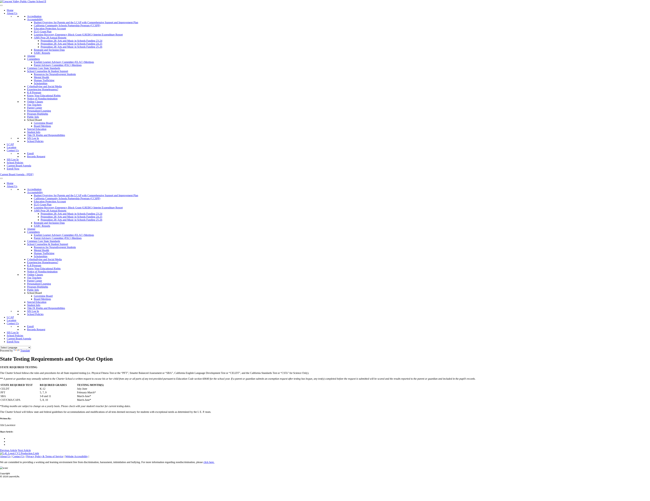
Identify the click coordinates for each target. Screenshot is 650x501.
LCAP (10, 144)
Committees (33, 59)
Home (10, 10)
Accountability (35, 19)
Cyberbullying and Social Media (44, 86)
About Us (12, 13)
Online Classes (35, 101)
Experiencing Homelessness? (42, 89)
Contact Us (13, 150)
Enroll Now (13, 168)
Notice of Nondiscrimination (42, 98)
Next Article (24, 450)
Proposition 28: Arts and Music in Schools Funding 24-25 (71, 43)
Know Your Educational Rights (44, 95)
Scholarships (40, 83)
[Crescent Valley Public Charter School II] (23, 1)
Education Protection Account (50, 28)
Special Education (36, 129)
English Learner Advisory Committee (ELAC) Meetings (64, 62)
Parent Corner (34, 107)
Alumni (31, 56)
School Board (34, 119)
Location (11, 147)
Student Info (33, 132)
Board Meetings (42, 126)
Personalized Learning (39, 110)
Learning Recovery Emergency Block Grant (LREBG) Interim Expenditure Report (78, 34)
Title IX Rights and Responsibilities (46, 135)
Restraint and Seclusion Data (49, 49)
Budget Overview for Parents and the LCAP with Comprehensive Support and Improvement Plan (86, 22)
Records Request (36, 156)
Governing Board (43, 123)
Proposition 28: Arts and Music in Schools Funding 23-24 (71, 40)
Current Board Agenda (19, 165)
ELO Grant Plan (42, 31)
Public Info (33, 116)
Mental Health (41, 77)
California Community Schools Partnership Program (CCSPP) (67, 25)
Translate (25, 350)
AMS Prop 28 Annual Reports (50, 37)
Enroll (30, 153)
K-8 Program (34, 92)
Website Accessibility (76, 456)
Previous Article (8, 450)
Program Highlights (37, 113)
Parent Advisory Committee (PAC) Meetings (58, 65)
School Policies (35, 141)
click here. (208, 462)
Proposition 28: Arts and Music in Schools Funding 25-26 (71, 46)
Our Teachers (34, 104)
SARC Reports (42, 52)
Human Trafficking (44, 80)
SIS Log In (33, 138)
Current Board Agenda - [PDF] (16, 174)
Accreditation (34, 16)
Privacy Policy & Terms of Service (44, 456)
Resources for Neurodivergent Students (55, 74)
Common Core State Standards (43, 68)
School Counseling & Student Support (47, 71)
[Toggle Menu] (1, 5)
